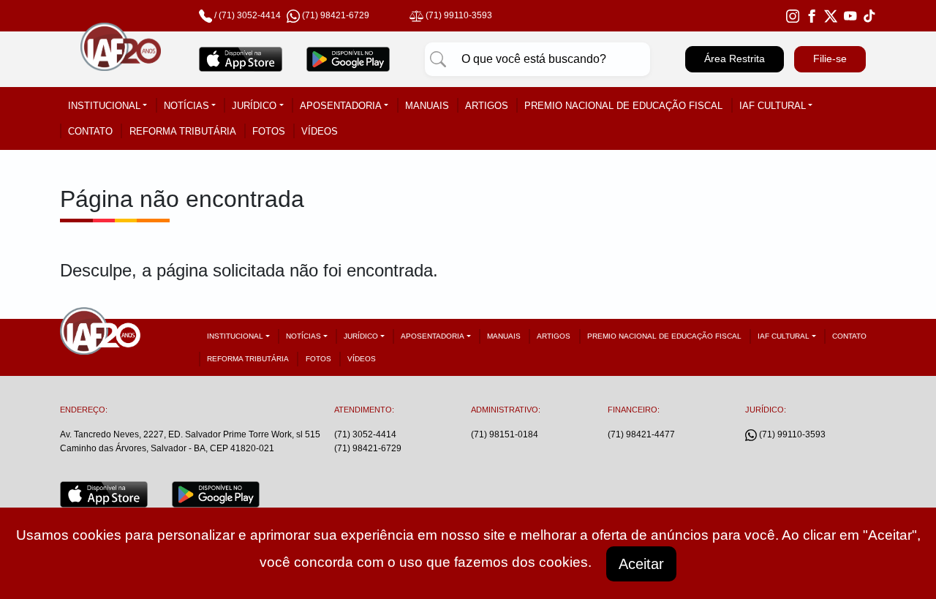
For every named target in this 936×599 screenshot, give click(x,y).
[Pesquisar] (438, 59)
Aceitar (641, 564)
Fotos (268, 131)
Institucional (104, 105)
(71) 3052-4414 (250, 15)
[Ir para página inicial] (120, 59)
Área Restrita (734, 58)
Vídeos (319, 131)
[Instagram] (792, 15)
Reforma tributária (182, 131)
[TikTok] (869, 15)
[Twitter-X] (830, 15)
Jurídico (254, 105)
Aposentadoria (341, 105)
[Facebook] (811, 15)
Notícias (186, 105)
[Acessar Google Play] (348, 59)
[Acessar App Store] (241, 59)
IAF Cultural (772, 105)
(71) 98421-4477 (641, 434)
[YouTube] (850, 15)
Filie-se (830, 58)
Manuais (427, 105)
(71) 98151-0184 (504, 434)
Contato (90, 131)
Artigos (486, 105)
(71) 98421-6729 (367, 448)
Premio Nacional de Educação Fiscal (623, 105)
